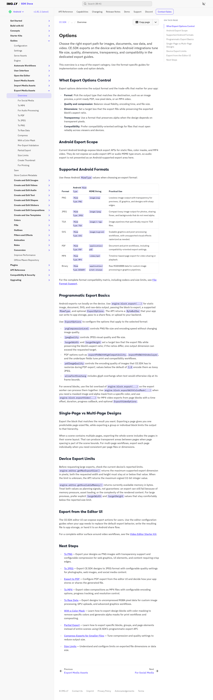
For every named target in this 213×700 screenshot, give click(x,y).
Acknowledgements (124, 691)
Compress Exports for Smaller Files (84, 635)
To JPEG (68, 568)
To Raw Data (71, 600)
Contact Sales (165, 11)
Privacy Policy (104, 691)
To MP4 (68, 589)
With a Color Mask (74, 610)
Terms (141, 691)
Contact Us (77, 691)
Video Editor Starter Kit (143, 534)
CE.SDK (62, 22)
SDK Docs (27, 3)
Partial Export (72, 625)
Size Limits (70, 646)
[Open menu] (155, 22)
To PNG (68, 554)
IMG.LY (64, 691)
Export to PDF (72, 579)
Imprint (90, 691)
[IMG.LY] (12, 3)
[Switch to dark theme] (203, 3)
